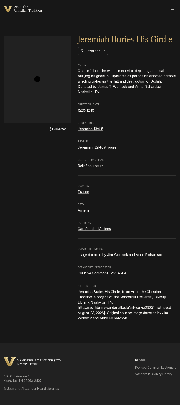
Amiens (83, 210)
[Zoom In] (51, 43)
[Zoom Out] (61, 43)
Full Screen (56, 129)
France (83, 192)
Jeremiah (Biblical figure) (98, 147)
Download (92, 51)
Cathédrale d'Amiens (94, 228)
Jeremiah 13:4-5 (90, 129)
